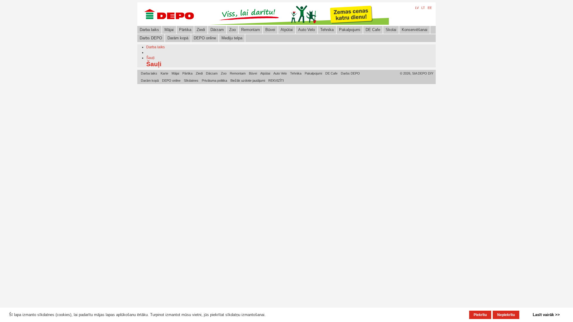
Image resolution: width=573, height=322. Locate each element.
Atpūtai (287, 29)
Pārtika (185, 29)
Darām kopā (177, 38)
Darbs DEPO (151, 38)
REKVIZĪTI (276, 80)
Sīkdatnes (191, 80)
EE (430, 8)
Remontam (250, 29)
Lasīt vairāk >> (546, 314)
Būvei (270, 29)
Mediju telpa (231, 38)
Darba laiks (149, 29)
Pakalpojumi (349, 29)
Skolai (391, 29)
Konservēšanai (414, 29)
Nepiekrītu (506, 315)
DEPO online (205, 38)
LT (423, 8)
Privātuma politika (214, 80)
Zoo (232, 29)
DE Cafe (373, 29)
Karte (164, 73)
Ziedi (201, 29)
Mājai (169, 29)
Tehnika (327, 29)
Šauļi (150, 58)
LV (417, 8)
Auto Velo (306, 29)
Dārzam (217, 29)
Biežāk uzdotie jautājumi (247, 80)
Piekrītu (480, 315)
